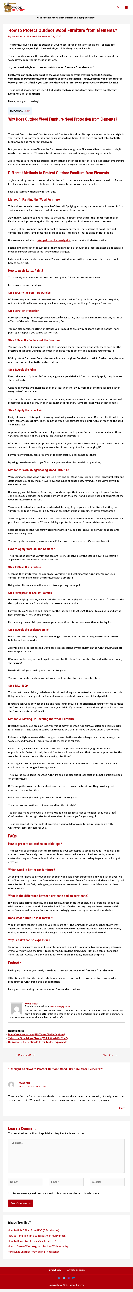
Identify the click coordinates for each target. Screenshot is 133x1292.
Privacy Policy (54, 1270)
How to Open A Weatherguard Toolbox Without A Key (38, 1246)
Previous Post (25, 1055)
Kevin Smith (31, 1003)
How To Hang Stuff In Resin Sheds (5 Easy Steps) (35, 1241)
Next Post (110, 1055)
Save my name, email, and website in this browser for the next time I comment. (57, 1193)
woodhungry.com (60, 1006)
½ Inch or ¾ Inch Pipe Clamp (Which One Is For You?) (38, 1038)
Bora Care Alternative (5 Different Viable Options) (36, 1034)
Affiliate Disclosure (76, 1270)
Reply (121, 1108)
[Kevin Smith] (16, 1008)
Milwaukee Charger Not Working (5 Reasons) (33, 1251)
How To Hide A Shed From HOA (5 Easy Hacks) (33, 1230)
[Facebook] (59, 1277)
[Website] (107, 1182)
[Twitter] (64, 1277)
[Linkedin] (73, 1277)
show (26, 111)
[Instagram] (68, 1277)
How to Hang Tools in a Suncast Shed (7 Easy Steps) (37, 1235)
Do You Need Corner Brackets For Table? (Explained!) (37, 1042)
